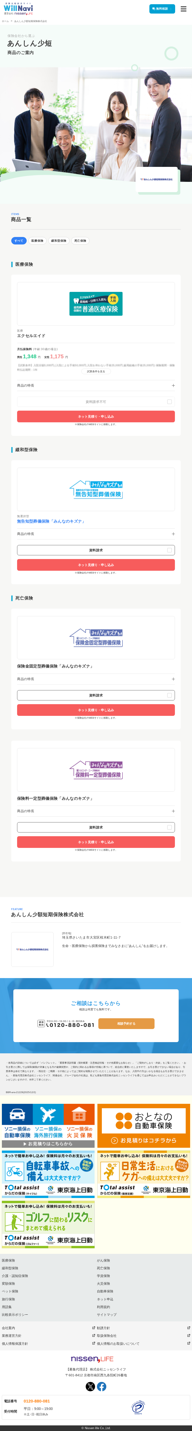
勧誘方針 (103, 1328)
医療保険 (8, 1260)
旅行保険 (8, 1299)
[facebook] (101, 1386)
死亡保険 (103, 1268)
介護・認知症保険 (15, 1276)
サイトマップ (107, 1314)
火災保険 (103, 1283)
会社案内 (8, 1328)
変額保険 (8, 1283)
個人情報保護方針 (15, 1343)
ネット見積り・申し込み (96, 416)
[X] (90, 1386)
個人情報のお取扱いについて (118, 1343)
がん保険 (103, 1260)
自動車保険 (105, 1291)
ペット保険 (10, 1291)
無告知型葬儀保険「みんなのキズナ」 (51, 521)
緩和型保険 (10, 1268)
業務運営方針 (12, 1336)
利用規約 (103, 1307)
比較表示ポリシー (15, 1314)
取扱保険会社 (107, 1336)
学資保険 (103, 1276)
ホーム (5, 21)
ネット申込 (105, 1299)
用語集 (7, 1307)
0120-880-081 (37, 1401)
